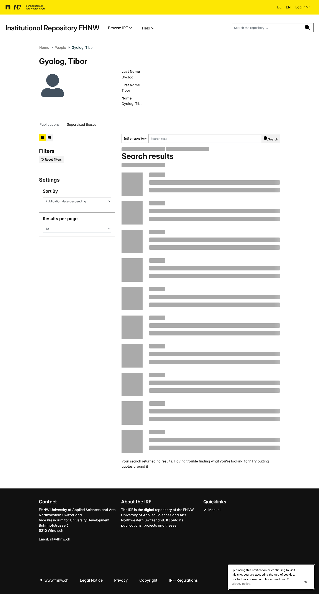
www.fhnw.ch (56, 580)
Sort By (50, 191)
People (60, 47)
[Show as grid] (49, 137)
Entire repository (135, 138)
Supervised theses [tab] (81, 124)
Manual (213, 510)
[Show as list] (42, 137)
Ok (305, 582)
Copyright (148, 580)
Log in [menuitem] (300, 7)
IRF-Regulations (183, 580)
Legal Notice (92, 580)
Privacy (121, 580)
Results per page (60, 218)
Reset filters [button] (53, 159)
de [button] (279, 7)
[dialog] (271, 577)
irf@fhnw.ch (60, 539)
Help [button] (146, 28)
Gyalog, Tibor (133, 103)
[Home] (25, 7)
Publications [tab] (49, 124)
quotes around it (135, 466)
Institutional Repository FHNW (52, 28)
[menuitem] (121, 28)
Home (44, 47)
